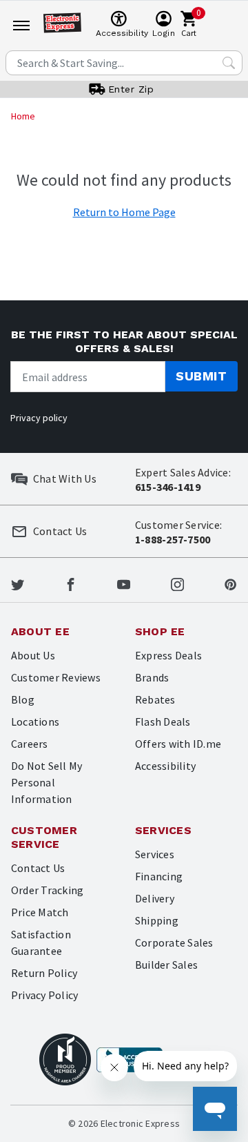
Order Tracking (47, 890)
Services (154, 854)
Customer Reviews (56, 677)
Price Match (40, 912)
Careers (29, 744)
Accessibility (165, 766)
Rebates (155, 699)
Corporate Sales (174, 942)
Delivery (154, 898)
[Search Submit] (228, 62)
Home (23, 116)
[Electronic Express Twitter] (17, 582)
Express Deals (168, 655)
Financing (159, 876)
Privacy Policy (44, 995)
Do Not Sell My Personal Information (46, 782)
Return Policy (44, 973)
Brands (152, 677)
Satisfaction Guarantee (41, 942)
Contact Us (38, 868)
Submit (201, 376)
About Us (33, 655)
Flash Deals (163, 721)
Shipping (156, 920)
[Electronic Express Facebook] (70, 582)
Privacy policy (39, 418)
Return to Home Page (124, 212)
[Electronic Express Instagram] (177, 582)
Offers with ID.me (178, 744)
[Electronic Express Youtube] (123, 582)
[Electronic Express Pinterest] (230, 582)
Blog (22, 699)
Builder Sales (166, 964)
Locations (35, 721)
